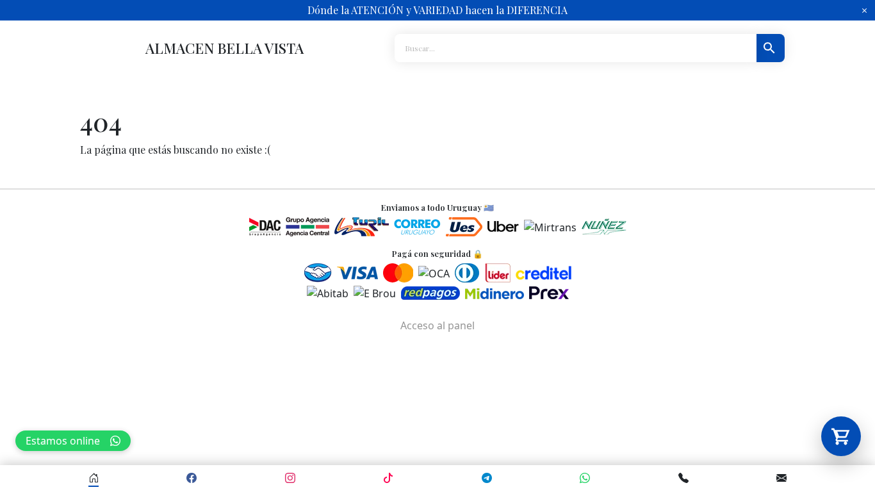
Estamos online (63, 441)
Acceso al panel (437, 325)
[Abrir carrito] (841, 436)
